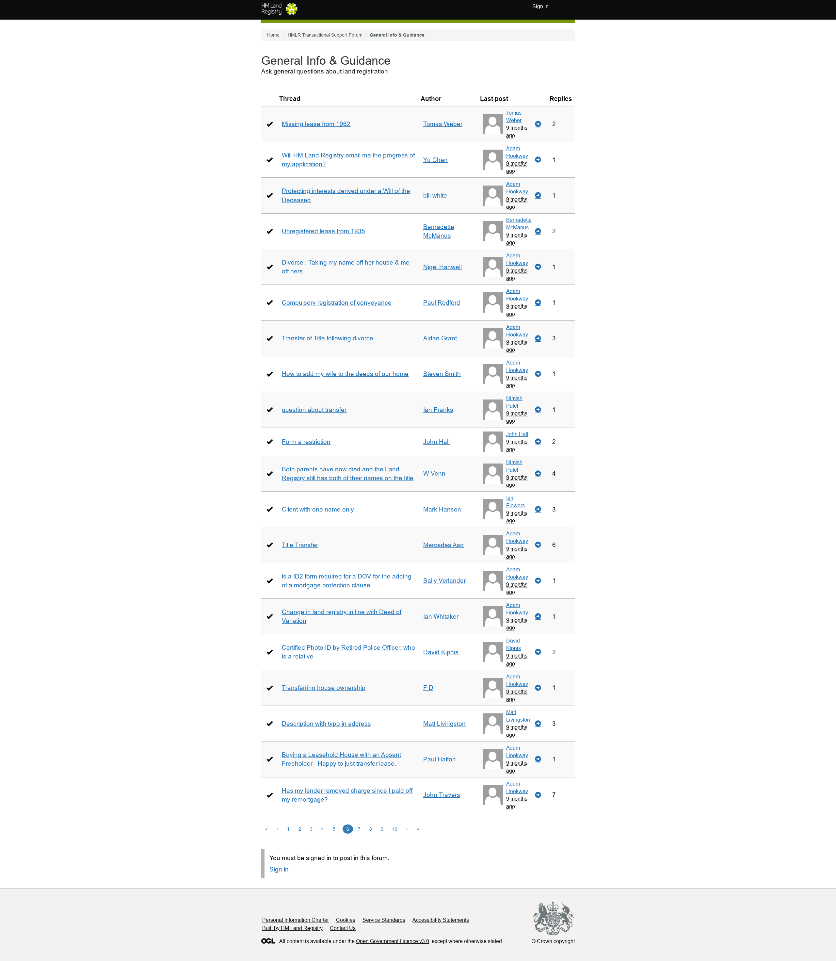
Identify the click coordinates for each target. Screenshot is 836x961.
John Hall (436, 441)
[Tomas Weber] (493, 124)
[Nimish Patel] (493, 409)
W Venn (434, 473)
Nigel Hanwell (442, 267)
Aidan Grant (440, 338)
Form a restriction (306, 441)
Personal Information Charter (295, 920)
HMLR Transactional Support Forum (325, 35)
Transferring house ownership (323, 687)
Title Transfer (300, 545)
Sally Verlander (444, 580)
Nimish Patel (514, 402)
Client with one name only (318, 509)
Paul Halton (439, 759)
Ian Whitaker (440, 616)
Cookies (345, 920)
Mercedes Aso (443, 545)
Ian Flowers (515, 501)
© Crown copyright (553, 941)
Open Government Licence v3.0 (392, 941)
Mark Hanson (442, 509)
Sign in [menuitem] (540, 6)
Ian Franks (438, 409)
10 (394, 829)
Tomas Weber (442, 124)
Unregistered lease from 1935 (323, 231)
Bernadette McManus (519, 223)
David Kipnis (440, 652)
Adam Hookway (517, 152)
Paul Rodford (441, 302)
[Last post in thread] (538, 124)
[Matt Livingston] (493, 723)
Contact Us (343, 928)
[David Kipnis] (493, 652)
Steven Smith (442, 373)
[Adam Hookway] (493, 160)
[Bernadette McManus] (493, 231)
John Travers (441, 794)
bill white (435, 195)
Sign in (279, 869)
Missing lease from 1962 (316, 124)
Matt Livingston (444, 723)
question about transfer (314, 409)
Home (273, 35)
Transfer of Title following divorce (327, 338)
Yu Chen (435, 159)
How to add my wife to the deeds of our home (345, 373)
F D (428, 687)
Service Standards (383, 920)
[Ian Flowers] (493, 509)
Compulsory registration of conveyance (337, 302)
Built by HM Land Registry (292, 928)
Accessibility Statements (440, 920)
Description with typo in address (326, 723)
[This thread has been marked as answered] (269, 124)
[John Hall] (493, 442)
